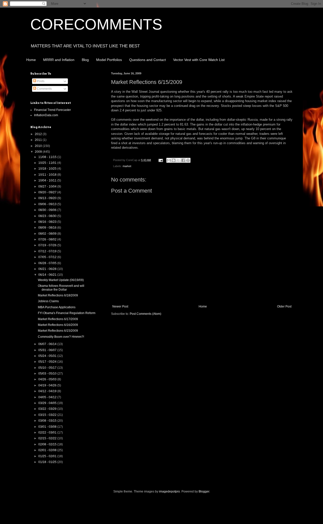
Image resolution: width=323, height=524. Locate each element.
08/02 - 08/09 (47, 233)
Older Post (284, 306)
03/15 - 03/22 (47, 415)
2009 (39, 151)
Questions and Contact (147, 60)
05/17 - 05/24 (47, 361)
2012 (39, 134)
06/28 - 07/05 (47, 263)
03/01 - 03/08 (47, 426)
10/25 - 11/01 (47, 163)
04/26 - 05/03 (47, 379)
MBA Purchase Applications (56, 307)
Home (31, 60)
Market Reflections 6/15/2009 (58, 330)
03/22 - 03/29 (47, 409)
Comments (44, 88)
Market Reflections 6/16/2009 (58, 325)
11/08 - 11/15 (47, 157)
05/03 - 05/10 (47, 373)
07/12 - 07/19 (47, 251)
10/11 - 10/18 (47, 174)
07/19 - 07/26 (47, 245)
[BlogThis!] (173, 160)
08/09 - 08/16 (47, 227)
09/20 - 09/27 (47, 192)
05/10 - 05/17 (47, 367)
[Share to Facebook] (183, 160)
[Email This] (168, 160)
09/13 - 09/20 (47, 198)
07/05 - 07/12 (47, 257)
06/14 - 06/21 (47, 274)
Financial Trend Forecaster (52, 110)
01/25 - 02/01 (47, 456)
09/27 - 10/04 (47, 186)
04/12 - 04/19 (47, 391)
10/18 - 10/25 (47, 168)
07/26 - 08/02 (47, 239)
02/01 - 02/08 (47, 450)
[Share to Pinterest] (188, 160)
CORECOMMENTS (96, 24)
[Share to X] (178, 160)
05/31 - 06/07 (47, 350)
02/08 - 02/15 (47, 444)
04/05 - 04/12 (47, 397)
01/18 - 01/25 (47, 462)
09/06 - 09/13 (47, 204)
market (127, 166)
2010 (39, 146)
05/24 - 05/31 (47, 356)
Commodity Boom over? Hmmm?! (61, 336)
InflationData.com (46, 115)
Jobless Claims (48, 301)
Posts (40, 81)
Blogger (204, 491)
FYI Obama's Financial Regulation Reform (66, 313)
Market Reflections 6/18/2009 (58, 295)
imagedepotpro (169, 491)
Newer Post (120, 306)
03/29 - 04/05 (47, 403)
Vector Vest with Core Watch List (199, 60)
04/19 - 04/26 (47, 385)
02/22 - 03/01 (47, 432)
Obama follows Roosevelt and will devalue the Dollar (61, 287)
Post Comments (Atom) (145, 314)
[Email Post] (160, 160)
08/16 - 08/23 (47, 222)
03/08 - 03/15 (47, 420)
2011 (39, 140)
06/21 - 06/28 (47, 269)
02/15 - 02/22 (47, 438)
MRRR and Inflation (58, 60)
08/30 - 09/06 (47, 210)
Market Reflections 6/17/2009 (58, 319)
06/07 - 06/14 (47, 344)
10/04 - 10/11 (47, 180)
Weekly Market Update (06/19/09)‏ (61, 280)
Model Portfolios (109, 60)
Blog (85, 60)
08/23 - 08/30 (47, 216)
